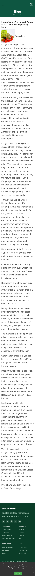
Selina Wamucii (9, 509)
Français (18, 561)
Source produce (7, 535)
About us (21, 529)
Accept (18, 573)
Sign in (4, 553)
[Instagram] (15, 521)
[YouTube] (19, 521)
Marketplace (5, 532)
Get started (5, 550)
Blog (21, 15)
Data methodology (7, 547)
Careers (21, 532)
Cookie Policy (23, 553)
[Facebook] (11, 521)
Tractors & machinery (8, 538)
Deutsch (24, 561)
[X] (7, 521)
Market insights (6, 529)
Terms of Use (23, 550)
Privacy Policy (23, 547)
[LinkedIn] (3, 521)
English (12, 561)
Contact (21, 535)
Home (16, 15)
